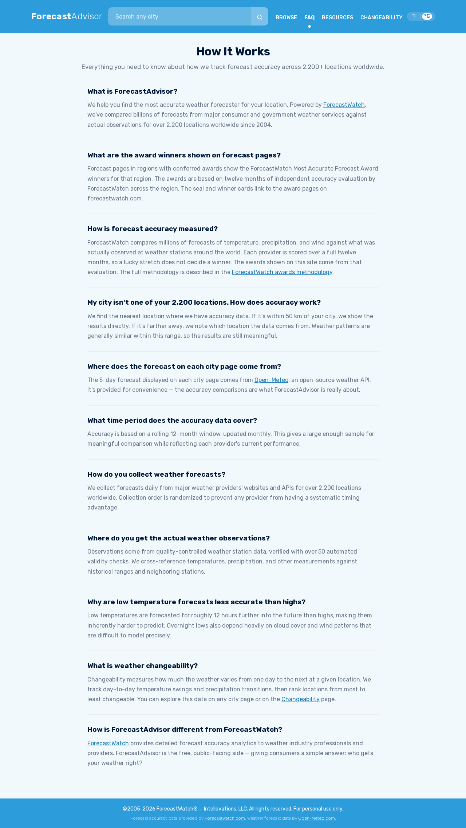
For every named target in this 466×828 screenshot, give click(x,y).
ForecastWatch (344, 104)
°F (414, 16)
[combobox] (179, 16)
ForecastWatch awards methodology (282, 272)
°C (427, 16)
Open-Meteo (271, 379)
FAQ (309, 18)
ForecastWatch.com (225, 818)
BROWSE (286, 18)
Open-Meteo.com (316, 818)
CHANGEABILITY (381, 18)
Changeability (300, 699)
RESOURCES (337, 18)
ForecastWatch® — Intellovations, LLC (202, 809)
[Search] (259, 16)
